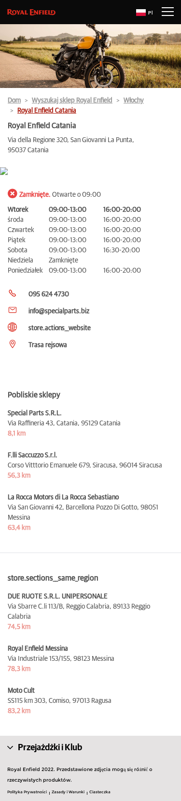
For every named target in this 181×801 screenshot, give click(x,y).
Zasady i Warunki (68, 791)
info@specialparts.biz (58, 311)
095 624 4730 (48, 294)
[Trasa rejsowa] (90, 171)
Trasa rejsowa (47, 345)
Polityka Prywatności (27, 791)
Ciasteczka (100, 791)
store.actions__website (59, 328)
